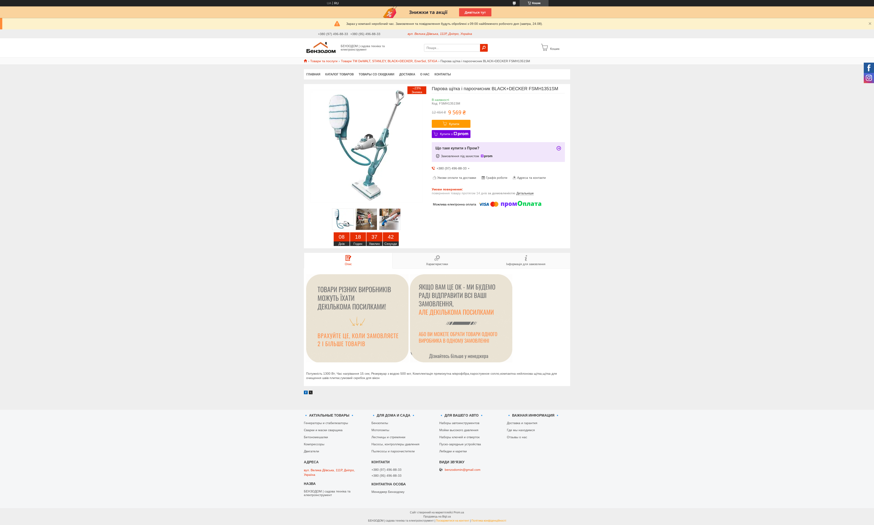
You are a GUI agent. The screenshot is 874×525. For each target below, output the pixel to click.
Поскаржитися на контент (452, 520)
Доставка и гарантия (522, 423)
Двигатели (311, 451)
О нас (424, 74)
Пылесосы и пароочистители (393, 451)
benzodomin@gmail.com (462, 469)
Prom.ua (459, 512)
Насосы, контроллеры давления (395, 444)
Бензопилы (379, 423)
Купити (454, 124)
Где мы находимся (521, 430)
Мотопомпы (380, 430)
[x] (311, 393)
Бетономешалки (316, 437)
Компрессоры (314, 444)
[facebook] (306, 393)
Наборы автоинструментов (459, 423)
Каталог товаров (339, 74)
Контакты (442, 74)
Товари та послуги (324, 61)
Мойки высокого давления (458, 430)
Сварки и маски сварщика (323, 430)
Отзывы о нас (517, 437)
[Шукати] (484, 48)
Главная (313, 74)
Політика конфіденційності (488, 520)
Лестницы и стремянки (388, 437)
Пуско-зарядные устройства (460, 444)
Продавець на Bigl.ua (437, 516)
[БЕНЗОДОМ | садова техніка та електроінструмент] (321, 47)
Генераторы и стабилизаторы (326, 423)
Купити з (446, 134)
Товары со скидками (376, 74)
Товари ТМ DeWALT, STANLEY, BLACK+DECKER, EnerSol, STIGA (389, 61)
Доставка (407, 74)
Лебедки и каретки (453, 451)
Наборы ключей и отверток (459, 437)
